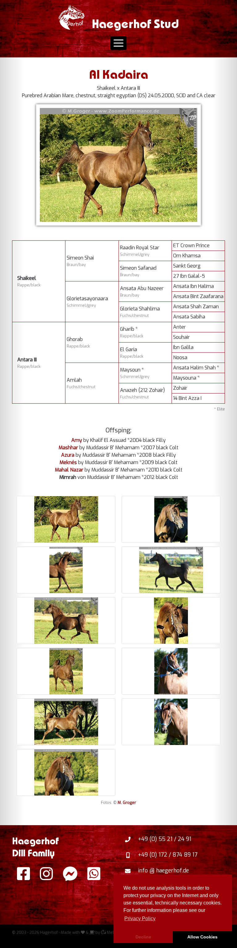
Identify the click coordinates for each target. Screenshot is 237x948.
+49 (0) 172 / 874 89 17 (168, 855)
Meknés (68, 462)
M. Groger (127, 802)
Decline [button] (143, 936)
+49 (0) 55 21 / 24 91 (164, 839)
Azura (67, 455)
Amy (76, 440)
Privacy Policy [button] (140, 918)
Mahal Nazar (69, 470)
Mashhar (68, 447)
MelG (111, 932)
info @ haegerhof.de (163, 870)
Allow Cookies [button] (202, 936)
